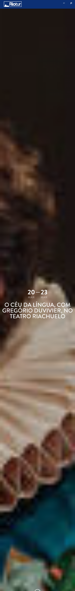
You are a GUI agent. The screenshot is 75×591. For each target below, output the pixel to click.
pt (64, 3)
